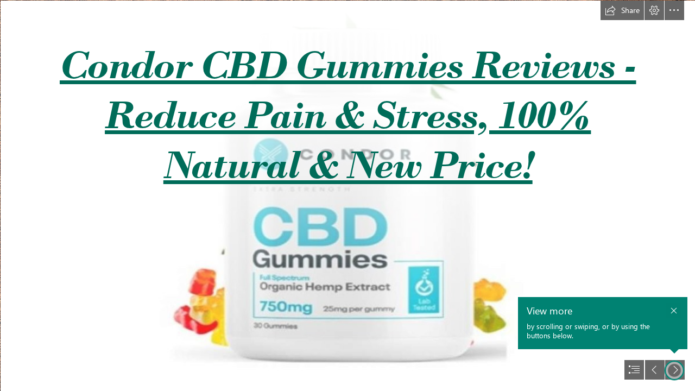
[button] (622, 10)
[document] (347, 195)
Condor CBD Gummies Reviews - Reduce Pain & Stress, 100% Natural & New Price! (348, 115)
